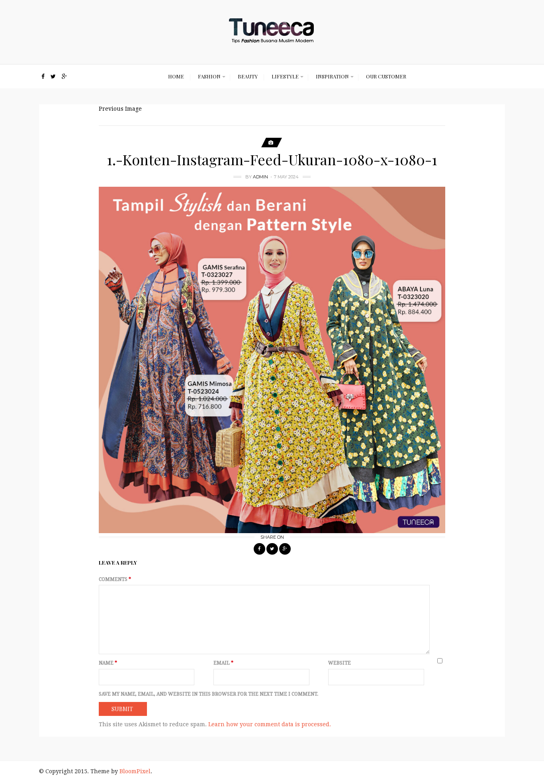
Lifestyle (285, 76)
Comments (115, 579)
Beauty (248, 76)
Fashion (209, 76)
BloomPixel (135, 771)
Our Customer (386, 76)
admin (260, 177)
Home (176, 76)
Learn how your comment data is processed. (269, 724)
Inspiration (332, 76)
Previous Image (120, 109)
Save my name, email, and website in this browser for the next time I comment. (208, 694)
